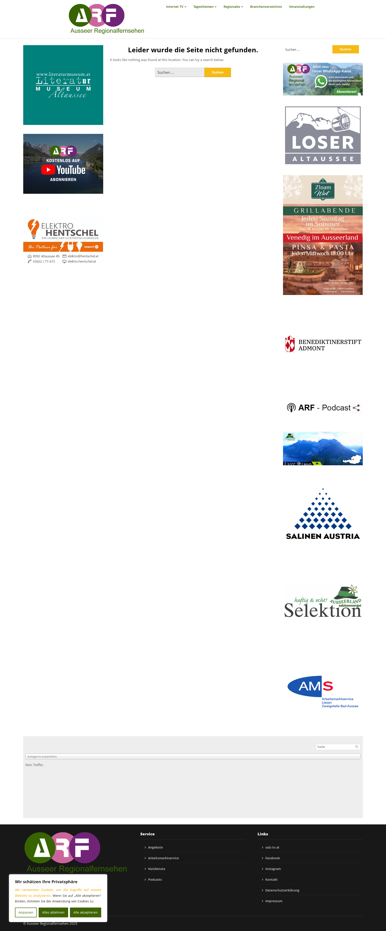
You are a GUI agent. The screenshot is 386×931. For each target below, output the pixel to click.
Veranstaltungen (302, 6)
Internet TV (174, 6)
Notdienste (156, 869)
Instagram (273, 869)
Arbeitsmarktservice (163, 858)
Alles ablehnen (53, 912)
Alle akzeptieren (85, 912)
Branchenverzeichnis (266, 6)
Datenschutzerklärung (282, 890)
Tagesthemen (203, 6)
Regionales (232, 6)
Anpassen (26, 912)
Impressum (273, 901)
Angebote (155, 847)
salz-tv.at (272, 847)
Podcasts (155, 879)
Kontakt (271, 879)
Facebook (272, 858)
